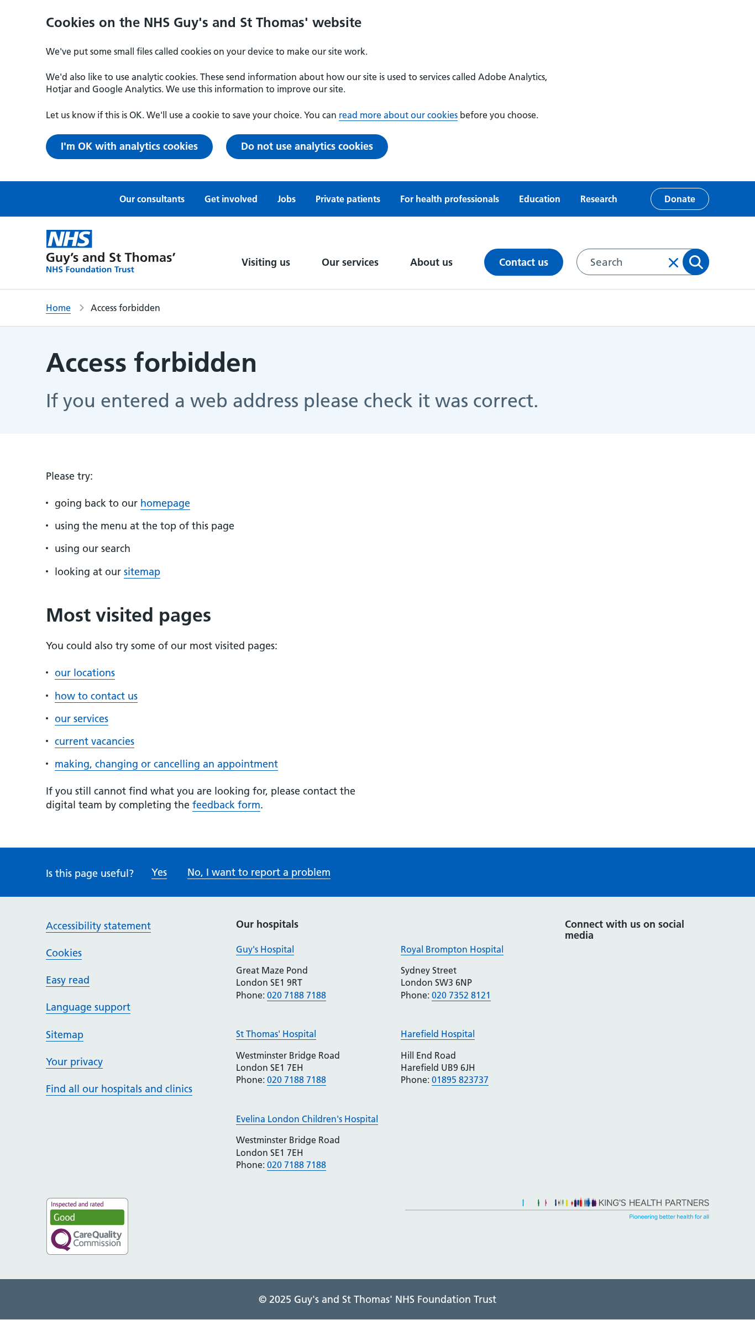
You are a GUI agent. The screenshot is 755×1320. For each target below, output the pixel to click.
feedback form (226, 804)
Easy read (68, 980)
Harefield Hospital (438, 1033)
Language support (88, 1007)
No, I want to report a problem (259, 872)
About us (432, 262)
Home (58, 307)
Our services (351, 262)
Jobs (286, 198)
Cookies (64, 952)
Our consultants (152, 198)
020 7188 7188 (296, 995)
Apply (696, 262)
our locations (85, 672)
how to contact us (96, 696)
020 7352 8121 (461, 995)
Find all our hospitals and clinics (119, 1088)
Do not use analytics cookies (307, 146)
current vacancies (94, 741)
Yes (159, 872)
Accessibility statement (98, 925)
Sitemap (64, 1034)
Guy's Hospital (265, 949)
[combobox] (642, 262)
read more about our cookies (398, 114)
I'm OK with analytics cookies (129, 146)
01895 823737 (460, 1079)
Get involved (231, 198)
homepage (165, 503)
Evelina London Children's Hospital (307, 1118)
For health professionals (449, 198)
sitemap (142, 571)
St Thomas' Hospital (276, 1033)
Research (598, 198)
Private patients (348, 198)
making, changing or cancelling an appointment (166, 764)
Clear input (674, 262)
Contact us (523, 262)
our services (81, 718)
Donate (679, 198)
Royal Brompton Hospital (452, 949)
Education (539, 198)
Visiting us (267, 262)
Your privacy (74, 1061)
